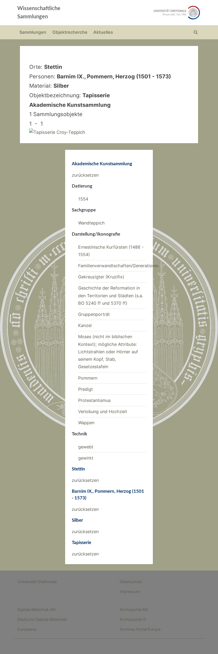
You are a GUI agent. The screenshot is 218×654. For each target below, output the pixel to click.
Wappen (86, 422)
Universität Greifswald (37, 581)
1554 (83, 199)
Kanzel (85, 325)
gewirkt (85, 458)
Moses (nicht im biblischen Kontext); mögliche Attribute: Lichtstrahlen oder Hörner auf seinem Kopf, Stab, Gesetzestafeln (108, 351)
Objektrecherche (69, 32)
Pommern (87, 378)
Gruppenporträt (94, 314)
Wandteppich (91, 223)
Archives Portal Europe (140, 629)
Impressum (130, 591)
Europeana (26, 629)
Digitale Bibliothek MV (36, 609)
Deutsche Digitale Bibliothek (42, 619)
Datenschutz (131, 581)
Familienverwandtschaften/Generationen (119, 265)
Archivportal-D (133, 619)
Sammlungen (32, 32)
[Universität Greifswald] (146, 12)
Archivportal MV (134, 609)
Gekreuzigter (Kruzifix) (101, 276)
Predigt (85, 389)
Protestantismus (94, 400)
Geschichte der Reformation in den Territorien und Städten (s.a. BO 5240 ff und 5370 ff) (110, 295)
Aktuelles (103, 32)
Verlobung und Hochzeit (102, 411)
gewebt (85, 446)
